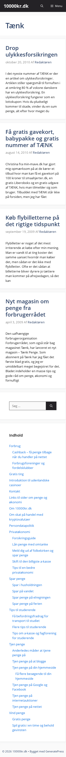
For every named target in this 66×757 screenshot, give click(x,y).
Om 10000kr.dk (20, 508)
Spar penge (17, 579)
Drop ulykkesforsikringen (32, 51)
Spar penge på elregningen (31, 597)
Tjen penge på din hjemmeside (34, 667)
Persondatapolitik (21, 525)
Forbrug (15, 446)
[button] (42, 6)
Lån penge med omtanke (30, 544)
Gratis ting (16, 474)
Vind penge (17, 713)
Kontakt (14, 491)
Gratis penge (21, 719)
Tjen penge (17, 644)
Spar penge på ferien (27, 603)
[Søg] (51, 406)
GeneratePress (54, 751)
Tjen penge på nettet (27, 706)
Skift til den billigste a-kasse (31, 561)
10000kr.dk (16, 6)
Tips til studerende (22, 610)
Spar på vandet (23, 591)
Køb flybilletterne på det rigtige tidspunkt (33, 221)
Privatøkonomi (19, 532)
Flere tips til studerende (29, 627)
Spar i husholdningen (27, 585)
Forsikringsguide (24, 538)
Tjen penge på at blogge (29, 661)
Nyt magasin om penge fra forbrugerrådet (27, 307)
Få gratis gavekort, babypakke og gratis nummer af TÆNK (32, 138)
